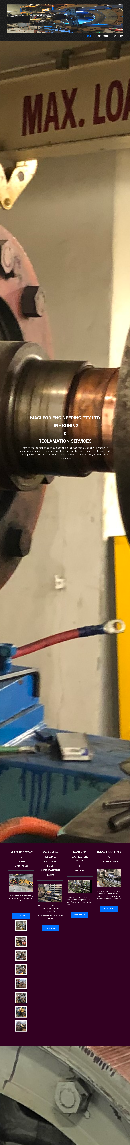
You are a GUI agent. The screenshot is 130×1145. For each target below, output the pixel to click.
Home (89, 36)
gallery (118, 36)
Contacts (102, 36)
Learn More (21, 916)
